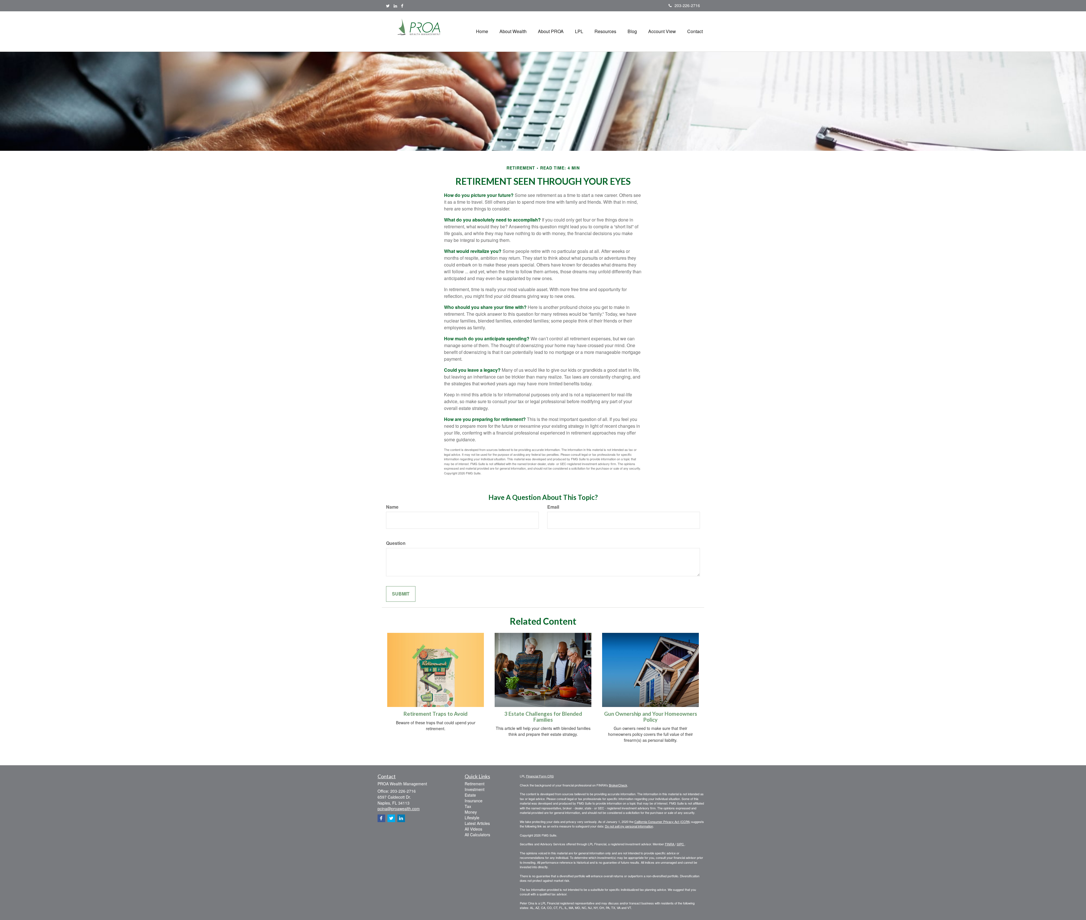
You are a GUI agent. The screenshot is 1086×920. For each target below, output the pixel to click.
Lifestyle (472, 817)
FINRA (670, 844)
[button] (513, 31)
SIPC (681, 844)
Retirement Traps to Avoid (435, 714)
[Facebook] (402, 5)
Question (396, 543)
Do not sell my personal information (629, 826)
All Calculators (477, 834)
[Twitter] (388, 5)
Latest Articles (477, 823)
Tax (468, 806)
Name (392, 507)
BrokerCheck (618, 785)
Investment (474, 789)
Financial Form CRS (540, 776)
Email (553, 507)
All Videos (473, 829)
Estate (470, 795)
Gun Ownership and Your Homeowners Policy (650, 717)
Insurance (473, 800)
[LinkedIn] (395, 5)
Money (471, 812)
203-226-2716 (687, 5)
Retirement (474, 783)
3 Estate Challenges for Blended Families (543, 717)
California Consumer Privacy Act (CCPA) (662, 821)
